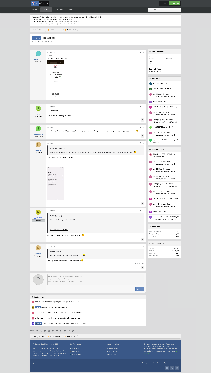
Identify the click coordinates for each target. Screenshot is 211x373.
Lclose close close (159, 211)
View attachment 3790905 (59, 230)
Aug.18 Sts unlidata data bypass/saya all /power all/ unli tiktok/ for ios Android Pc (164, 164)
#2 (143, 107)
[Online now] (38, 110)
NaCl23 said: (54, 252)
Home (34, 10)
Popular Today (111, 354)
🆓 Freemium (74, 348)
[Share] (140, 52)
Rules (153, 363)
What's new (58, 10)
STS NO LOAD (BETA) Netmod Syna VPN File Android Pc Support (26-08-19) (166, 219)
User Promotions (112, 348)
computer (76, 21)
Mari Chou (37, 41)
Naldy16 (152, 71)
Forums (45, 10)
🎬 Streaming (74, 351)
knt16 (177, 256)
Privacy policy (161, 363)
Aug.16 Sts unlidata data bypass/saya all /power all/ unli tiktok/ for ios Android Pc (164, 193)
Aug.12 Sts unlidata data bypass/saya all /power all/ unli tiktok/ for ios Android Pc (164, 206)
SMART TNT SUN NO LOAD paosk (165, 198)
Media (71, 10)
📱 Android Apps (75, 354)
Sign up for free (58, 17)
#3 (143, 127)
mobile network (64, 21)
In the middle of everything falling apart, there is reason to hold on (58, 318)
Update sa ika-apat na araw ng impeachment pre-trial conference (58, 312)
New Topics (156, 79)
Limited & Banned (112, 351)
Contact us (145, 363)
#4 (143, 143)
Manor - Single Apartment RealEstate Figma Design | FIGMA (60, 323)
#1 (143, 52)
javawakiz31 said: (56, 148)
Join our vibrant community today (43, 24)
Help (170, 363)
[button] (38, 9)
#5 (143, 211)
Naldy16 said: (55, 216)
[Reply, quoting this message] (142, 120)
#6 (143, 246)
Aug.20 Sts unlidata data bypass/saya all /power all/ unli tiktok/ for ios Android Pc (164, 171)
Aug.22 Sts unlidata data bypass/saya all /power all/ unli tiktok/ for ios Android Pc (164, 178)
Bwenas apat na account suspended (51, 307)
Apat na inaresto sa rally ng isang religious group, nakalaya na (57, 302)
